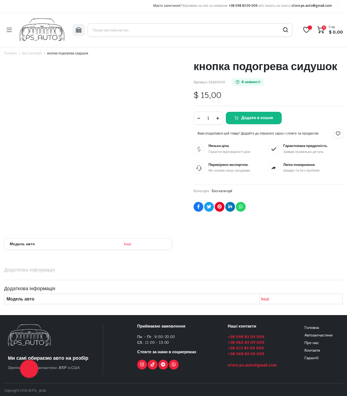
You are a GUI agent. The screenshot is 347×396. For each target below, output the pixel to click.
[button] (338, 133)
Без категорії (32, 53)
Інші (127, 243)
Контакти (312, 350)
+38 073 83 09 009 (246, 348)
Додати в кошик (257, 117)
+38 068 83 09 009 (246, 353)
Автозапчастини (318, 335)
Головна (10, 53)
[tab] (29, 269)
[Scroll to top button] (335, 384)
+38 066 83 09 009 (246, 342)
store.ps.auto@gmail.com (311, 6)
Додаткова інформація (29, 270)
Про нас (311, 342)
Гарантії (311, 357)
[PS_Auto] (42, 29)
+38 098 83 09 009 (243, 6)
